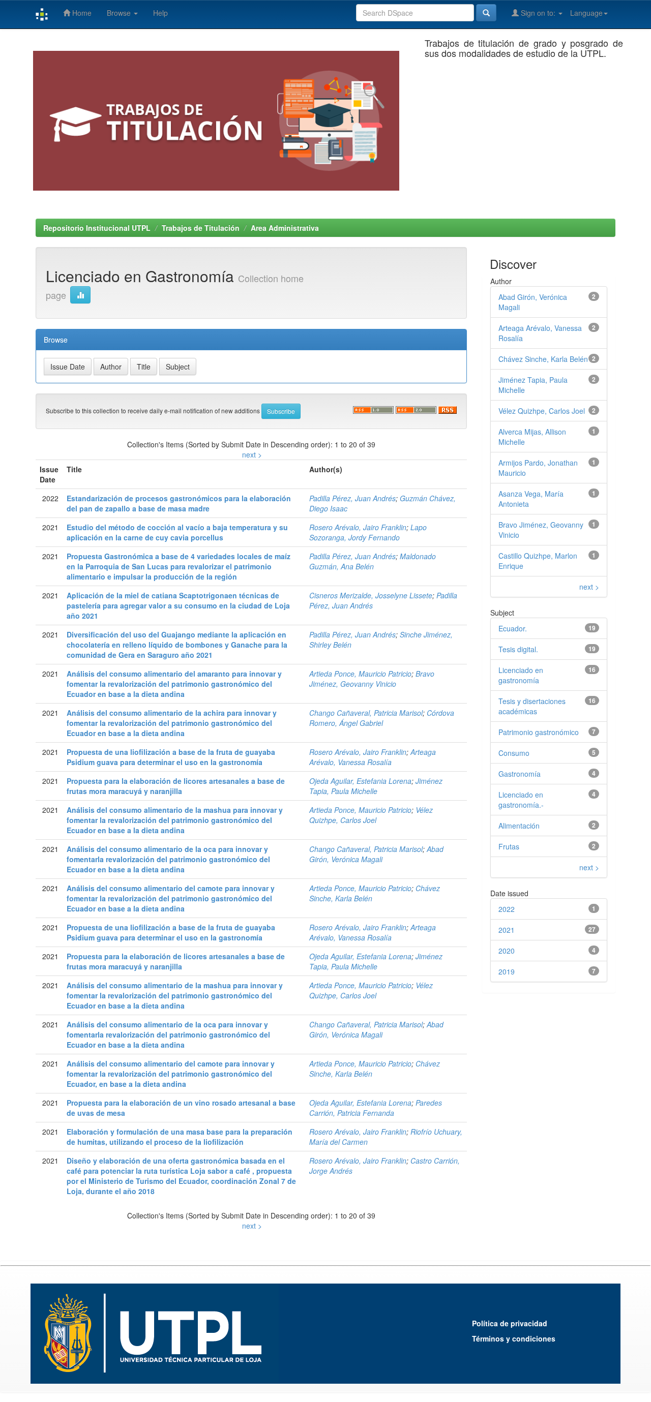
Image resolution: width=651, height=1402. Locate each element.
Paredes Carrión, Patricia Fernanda (375, 1108)
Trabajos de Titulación (201, 228)
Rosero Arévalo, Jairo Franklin (357, 527)
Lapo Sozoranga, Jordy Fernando (368, 532)
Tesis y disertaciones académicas (532, 706)
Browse (120, 13)
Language (586, 13)
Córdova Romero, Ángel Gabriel (381, 718)
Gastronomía (519, 774)
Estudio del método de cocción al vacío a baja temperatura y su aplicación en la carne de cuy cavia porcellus (177, 532)
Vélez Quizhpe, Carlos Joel (371, 815)
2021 (506, 930)
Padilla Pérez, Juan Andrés (352, 498)
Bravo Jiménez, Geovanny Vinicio (371, 678)
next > (252, 454)
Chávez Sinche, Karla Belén (543, 359)
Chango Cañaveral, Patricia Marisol (366, 713)
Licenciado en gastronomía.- (521, 799)
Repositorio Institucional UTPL (97, 228)
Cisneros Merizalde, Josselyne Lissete (370, 595)
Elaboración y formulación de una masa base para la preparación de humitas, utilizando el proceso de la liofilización (179, 1136)
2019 (506, 971)
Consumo (513, 753)
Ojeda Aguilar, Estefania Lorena (360, 781)
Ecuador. (512, 628)
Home (81, 13)
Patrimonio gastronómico (538, 732)
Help (160, 13)
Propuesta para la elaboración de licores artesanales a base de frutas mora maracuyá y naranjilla (176, 786)
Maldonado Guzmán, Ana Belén (372, 561)
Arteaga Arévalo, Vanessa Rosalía (372, 757)
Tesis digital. (518, 649)
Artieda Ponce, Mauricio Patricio (360, 673)
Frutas (508, 846)
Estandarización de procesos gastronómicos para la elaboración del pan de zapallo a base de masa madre (179, 503)
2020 (506, 951)
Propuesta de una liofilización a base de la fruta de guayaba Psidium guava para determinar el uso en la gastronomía (171, 757)
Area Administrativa (285, 228)
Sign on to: (538, 13)
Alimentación (519, 825)
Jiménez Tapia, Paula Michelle (375, 786)
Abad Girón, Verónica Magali (376, 854)
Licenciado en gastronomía (520, 675)
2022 (506, 909)
